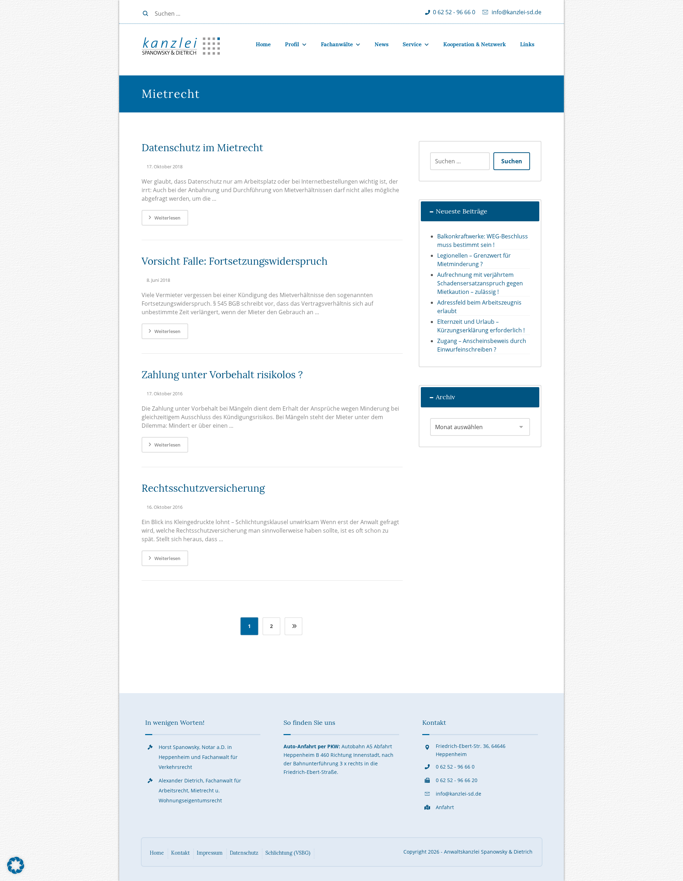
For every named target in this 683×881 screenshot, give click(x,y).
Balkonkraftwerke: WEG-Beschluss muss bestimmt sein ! (482, 240)
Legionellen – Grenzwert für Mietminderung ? (474, 260)
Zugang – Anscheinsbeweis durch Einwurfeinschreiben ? (481, 345)
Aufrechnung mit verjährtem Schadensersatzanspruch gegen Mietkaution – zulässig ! (480, 283)
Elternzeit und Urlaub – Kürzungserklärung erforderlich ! (481, 326)
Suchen (511, 161)
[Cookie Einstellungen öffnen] (15, 872)
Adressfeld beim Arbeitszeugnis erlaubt (479, 307)
